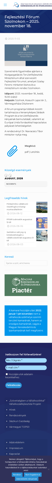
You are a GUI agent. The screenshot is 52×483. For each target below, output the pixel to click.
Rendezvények (17, 415)
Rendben (17, 475)
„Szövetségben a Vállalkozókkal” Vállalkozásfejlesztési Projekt (27, 402)
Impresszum (16, 448)
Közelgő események (18, 170)
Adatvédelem (16, 442)
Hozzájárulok (19, 376)
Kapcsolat (14, 454)
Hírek (12, 409)
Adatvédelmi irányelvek (26, 479)
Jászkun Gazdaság (19, 421)
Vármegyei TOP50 (19, 427)
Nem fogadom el (32, 475)
